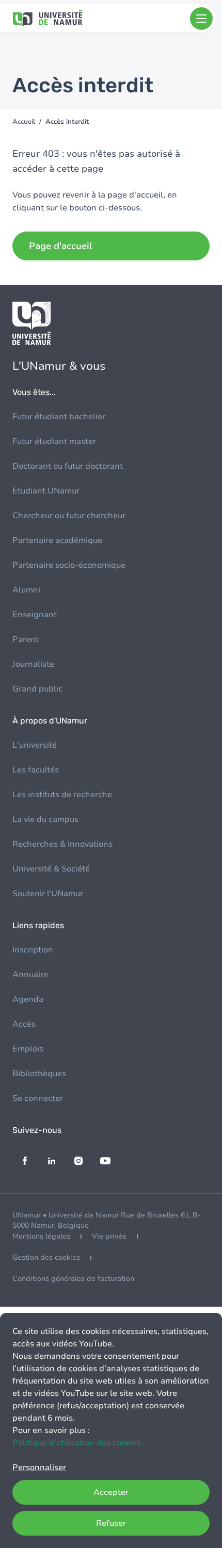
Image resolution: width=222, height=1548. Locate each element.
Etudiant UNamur (46, 491)
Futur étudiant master (54, 441)
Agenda (27, 999)
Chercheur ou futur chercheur (68, 515)
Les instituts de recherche (62, 794)
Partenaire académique (57, 540)
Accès (24, 1024)
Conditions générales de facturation (73, 1278)
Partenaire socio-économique (68, 565)
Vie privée (109, 1236)
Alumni (26, 590)
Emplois (27, 1049)
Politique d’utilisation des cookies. (77, 1442)
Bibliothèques (39, 1073)
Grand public (37, 689)
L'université (34, 745)
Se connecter (37, 1098)
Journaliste (33, 664)
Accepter (111, 1492)
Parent (25, 639)
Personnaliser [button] (39, 1467)
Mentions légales (41, 1236)
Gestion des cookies (46, 1257)
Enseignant (34, 614)
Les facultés (35, 770)
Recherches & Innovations (62, 844)
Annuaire (30, 974)
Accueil (23, 122)
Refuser (111, 1523)
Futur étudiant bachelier (58, 416)
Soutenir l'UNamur (47, 893)
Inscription (32, 950)
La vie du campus (45, 819)
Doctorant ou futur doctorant (67, 466)
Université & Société (51, 869)
